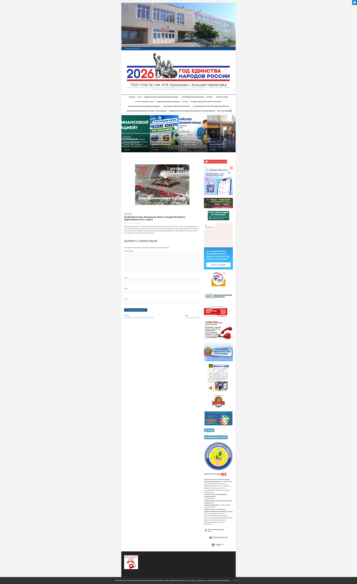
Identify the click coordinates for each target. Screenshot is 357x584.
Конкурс (182, 133)
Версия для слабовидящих (217, 161)
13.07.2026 (184, 146)
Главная (132, 97)
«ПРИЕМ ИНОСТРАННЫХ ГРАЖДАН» (168, 101)
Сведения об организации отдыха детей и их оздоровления (192, 111)
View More (127, 149)
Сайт (125, 299)
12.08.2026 (127, 146)
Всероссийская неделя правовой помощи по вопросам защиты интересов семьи (219, 141)
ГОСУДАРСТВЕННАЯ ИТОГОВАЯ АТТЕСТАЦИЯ (205, 101)
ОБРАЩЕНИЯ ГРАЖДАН (217, 437)
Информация (127, 141)
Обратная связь (222, 97)
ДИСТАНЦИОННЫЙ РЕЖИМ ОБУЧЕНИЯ (176, 106)
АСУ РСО (185, 101)
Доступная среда (223, 111)
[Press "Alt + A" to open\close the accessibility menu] (354, 2)
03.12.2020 (128, 223)
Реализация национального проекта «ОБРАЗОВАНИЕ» (147, 111)
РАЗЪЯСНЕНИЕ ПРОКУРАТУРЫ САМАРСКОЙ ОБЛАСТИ (211, 106)
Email (126, 288)
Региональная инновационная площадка (144, 106)
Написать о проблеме (218, 265)
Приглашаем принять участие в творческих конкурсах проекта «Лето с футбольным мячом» (192, 141)
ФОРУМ (210, 430)
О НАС (139, 97)
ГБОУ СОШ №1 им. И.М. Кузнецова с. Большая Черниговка (178, 85)
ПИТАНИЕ (209, 97)
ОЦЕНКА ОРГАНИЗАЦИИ (212, 474)
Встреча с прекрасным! (134, 144)
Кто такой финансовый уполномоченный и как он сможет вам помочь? (164, 142)
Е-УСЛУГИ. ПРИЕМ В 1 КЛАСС (144, 101)
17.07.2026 (156, 146)
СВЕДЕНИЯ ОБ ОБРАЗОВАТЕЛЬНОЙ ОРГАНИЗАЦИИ (161, 97)
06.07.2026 (213, 146)
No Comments (137, 146)
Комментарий (129, 251)
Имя (126, 277)
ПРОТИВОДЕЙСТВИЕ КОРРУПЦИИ (192, 97)
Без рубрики (128, 213)
